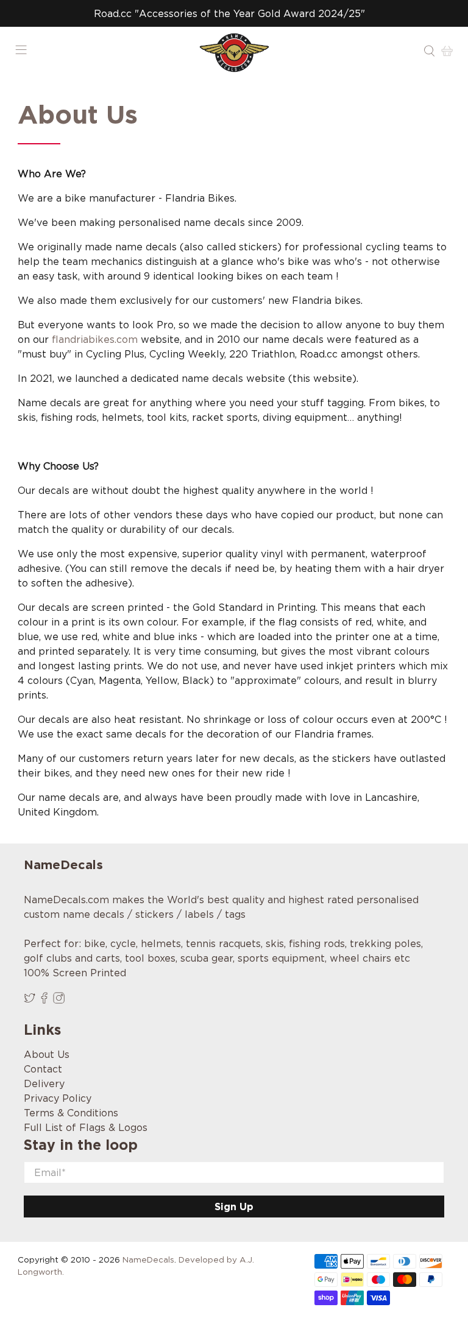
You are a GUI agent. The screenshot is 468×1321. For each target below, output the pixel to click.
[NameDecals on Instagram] (59, 1000)
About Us (46, 1054)
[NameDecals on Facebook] (44, 1000)
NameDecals (148, 1259)
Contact (43, 1068)
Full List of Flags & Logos (85, 1127)
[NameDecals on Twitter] (29, 1000)
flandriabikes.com (95, 339)
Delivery (44, 1083)
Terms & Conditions (71, 1112)
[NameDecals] (234, 52)
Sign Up (234, 1206)
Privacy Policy (57, 1098)
